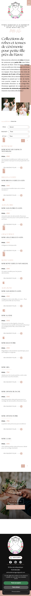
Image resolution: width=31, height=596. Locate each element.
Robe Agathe (7, 315)
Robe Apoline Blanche (11, 392)
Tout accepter (16, 583)
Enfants (8, 121)
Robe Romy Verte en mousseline (15, 264)
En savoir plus (10, 167)
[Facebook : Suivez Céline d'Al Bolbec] (10, 562)
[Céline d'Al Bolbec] (15, 10)
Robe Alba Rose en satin (11, 291)
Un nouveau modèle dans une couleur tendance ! (13, 189)
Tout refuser (16, 587)
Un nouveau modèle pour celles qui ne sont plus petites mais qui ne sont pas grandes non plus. (15, 161)
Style (4, 136)
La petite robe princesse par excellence (14, 424)
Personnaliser (16, 591)
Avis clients (17, 557)
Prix (4, 127)
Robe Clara (6, 439)
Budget (4, 131)
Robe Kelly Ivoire (9, 343)
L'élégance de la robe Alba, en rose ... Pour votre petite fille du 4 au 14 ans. (14, 300)
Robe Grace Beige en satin (12, 237)
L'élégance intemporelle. (9, 245)
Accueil (3, 121)
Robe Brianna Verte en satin (13, 180)
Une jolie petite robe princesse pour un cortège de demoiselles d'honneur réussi (14, 400)
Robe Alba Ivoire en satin (12, 208)
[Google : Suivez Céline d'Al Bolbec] (15, 562)
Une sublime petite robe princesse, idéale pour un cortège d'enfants (14, 447)
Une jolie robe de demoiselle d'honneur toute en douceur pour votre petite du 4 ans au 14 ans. (15, 218)
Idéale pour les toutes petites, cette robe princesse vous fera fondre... (14, 376)
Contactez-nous (15, 507)
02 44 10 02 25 (15, 501)
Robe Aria (5, 367)
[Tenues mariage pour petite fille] (8, 104)
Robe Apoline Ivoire (10, 416)
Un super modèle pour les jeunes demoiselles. (12, 272)
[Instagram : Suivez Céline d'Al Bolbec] (20, 562)
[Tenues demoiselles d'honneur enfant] (22, 109)
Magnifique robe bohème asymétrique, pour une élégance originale (15, 351)
